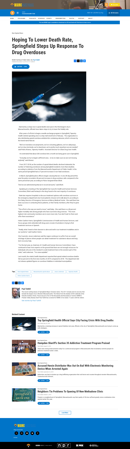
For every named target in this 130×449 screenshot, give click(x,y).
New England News (17, 33)
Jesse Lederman (59, 271)
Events (49, 18)
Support (81, 18)
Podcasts (32, 18)
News (12, 18)
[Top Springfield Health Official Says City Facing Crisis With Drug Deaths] (24, 323)
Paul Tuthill (36, 60)
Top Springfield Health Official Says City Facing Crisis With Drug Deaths (76, 320)
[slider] (20, 13)
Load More (65, 413)
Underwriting (60, 18)
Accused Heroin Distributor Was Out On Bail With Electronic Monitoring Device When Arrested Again (75, 367)
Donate (115, 5)
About (90, 18)
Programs (21, 18)
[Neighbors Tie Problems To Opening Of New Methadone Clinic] (24, 395)
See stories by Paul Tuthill (31, 300)
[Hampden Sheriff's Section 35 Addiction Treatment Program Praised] (24, 346)
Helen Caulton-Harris (24, 275)
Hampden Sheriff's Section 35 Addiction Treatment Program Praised (74, 343)
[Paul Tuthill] (16, 293)
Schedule (41, 18)
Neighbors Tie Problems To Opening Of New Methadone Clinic (70, 391)
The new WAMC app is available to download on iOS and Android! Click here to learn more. (65, 22)
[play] (12, 13)
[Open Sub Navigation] (15, 18)
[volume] (17, 13)
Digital (71, 18)
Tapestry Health (73, 271)
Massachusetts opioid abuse (42, 271)
